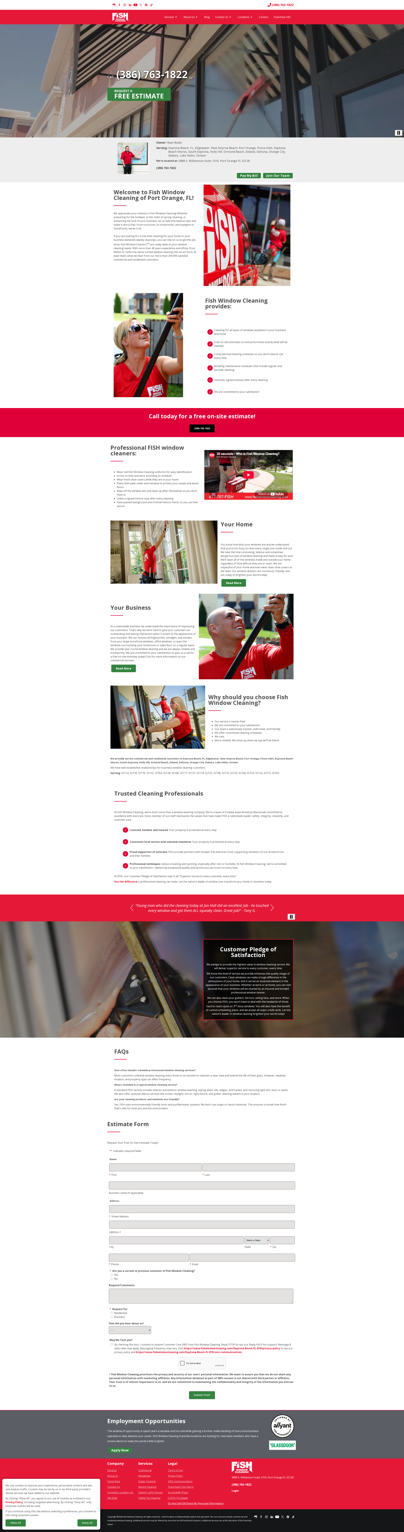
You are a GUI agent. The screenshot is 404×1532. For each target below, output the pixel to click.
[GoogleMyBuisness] (114, 5)
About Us (189, 17)
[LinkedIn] (130, 5)
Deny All (87, 1522)
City (111, 1247)
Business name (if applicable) (126, 1193)
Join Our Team (278, 175)
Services (169, 17)
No (115, 1278)
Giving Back (113, 1481)
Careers (263, 17)
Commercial (145, 1470)
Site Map (112, 1498)
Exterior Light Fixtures (150, 1492)
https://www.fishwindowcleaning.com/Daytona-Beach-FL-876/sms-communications (189, 1352)
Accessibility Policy (178, 1492)
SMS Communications (180, 1481)
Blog (207, 17)
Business (119, 1317)
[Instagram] (125, 5)
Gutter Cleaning (147, 1481)
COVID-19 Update (178, 1498)
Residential (120, 1313)
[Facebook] (119, 5)
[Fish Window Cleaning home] (121, 17)
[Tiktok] (151, 5)
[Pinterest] (146, 5)
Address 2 (115, 1232)
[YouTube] (135, 5)
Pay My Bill (249, 175)
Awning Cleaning (147, 1487)
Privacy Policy (175, 1476)
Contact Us (221, 17)
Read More (233, 583)
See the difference (125, 881)
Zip (273, 1247)
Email (194, 1264)
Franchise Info (282, 17)
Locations (243, 17)
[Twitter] (141, 5)
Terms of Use (175, 1470)
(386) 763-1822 (283, 5)
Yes (115, 1275)
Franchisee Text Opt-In (181, 1487)
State (248, 1247)
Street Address (119, 1216)
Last (206, 1174)
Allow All (15, 1522)
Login (235, 1490)
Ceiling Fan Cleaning (149, 1498)
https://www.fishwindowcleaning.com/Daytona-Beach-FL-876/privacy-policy (232, 1348)
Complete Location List (120, 1492)
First (113, 1174)
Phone (114, 1264)
